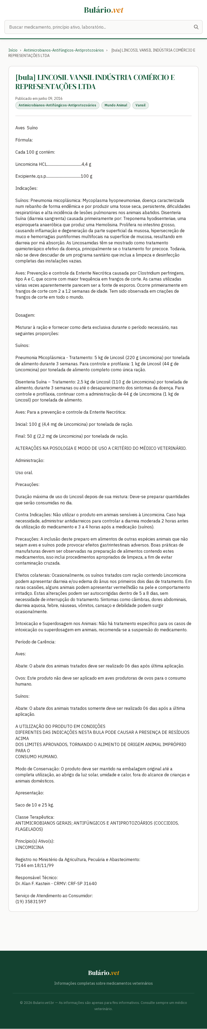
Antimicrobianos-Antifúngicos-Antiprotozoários (64, 50)
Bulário (103, 9)
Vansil (141, 105)
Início (13, 50)
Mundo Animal (116, 105)
